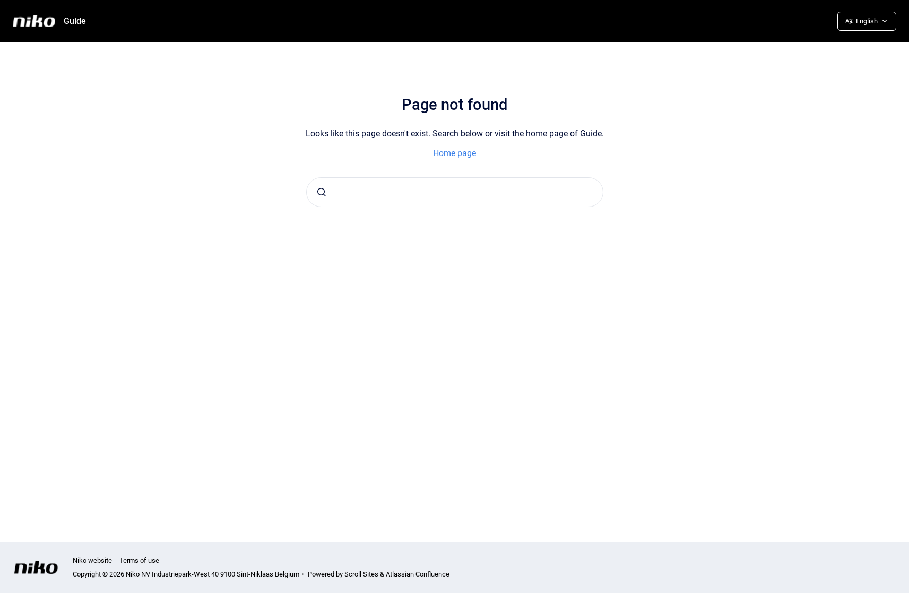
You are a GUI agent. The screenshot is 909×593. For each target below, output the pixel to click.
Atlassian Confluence (417, 574)
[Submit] (321, 192)
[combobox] (455, 192)
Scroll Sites (361, 574)
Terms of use (139, 560)
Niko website (92, 560)
